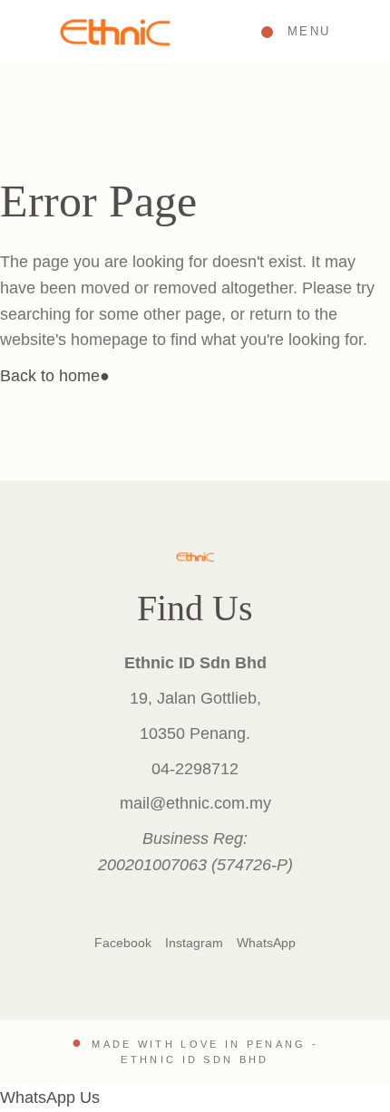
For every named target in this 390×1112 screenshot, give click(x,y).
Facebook (122, 942)
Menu (309, 31)
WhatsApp (266, 942)
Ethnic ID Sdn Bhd (194, 1059)
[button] (50, 1097)
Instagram (194, 942)
